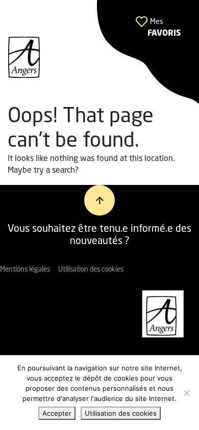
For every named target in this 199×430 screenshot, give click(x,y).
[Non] (186, 393)
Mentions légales (25, 269)
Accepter (56, 413)
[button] (148, 52)
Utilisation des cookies (90, 269)
